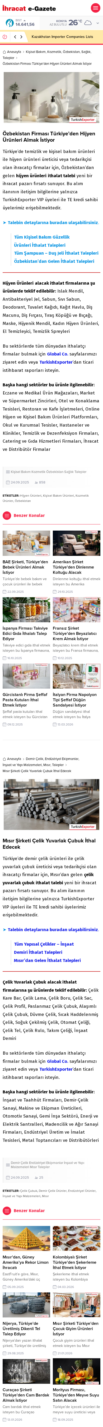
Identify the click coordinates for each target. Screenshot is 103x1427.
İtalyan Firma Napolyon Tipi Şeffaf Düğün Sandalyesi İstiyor (75, 700)
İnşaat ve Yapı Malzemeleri (22, 765)
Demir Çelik (34, 759)
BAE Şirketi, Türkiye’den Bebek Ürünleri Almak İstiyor (25, 567)
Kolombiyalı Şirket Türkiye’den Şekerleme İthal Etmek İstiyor (74, 1262)
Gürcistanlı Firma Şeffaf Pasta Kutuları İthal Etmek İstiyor (25, 700)
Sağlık (86, 52)
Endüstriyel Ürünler (82, 1191)
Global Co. (57, 354)
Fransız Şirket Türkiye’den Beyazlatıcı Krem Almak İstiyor (75, 633)
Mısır (46, 765)
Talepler (8, 58)
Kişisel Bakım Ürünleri (58, 495)
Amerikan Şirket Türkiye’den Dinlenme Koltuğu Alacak (73, 567)
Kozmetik (54, 52)
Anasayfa (14, 52)
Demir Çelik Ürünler (53, 1191)
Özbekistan (71, 52)
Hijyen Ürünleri (30, 495)
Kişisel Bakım (36, 52)
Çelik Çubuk (28, 1191)
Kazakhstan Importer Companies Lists (62, 36)
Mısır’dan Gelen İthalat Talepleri (47, 960)
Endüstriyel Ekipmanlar (61, 759)
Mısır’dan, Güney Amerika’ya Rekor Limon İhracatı (26, 1262)
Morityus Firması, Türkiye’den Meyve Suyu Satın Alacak (76, 1395)
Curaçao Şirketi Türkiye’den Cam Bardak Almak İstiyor (26, 1395)
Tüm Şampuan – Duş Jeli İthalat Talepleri (56, 253)
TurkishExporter (56, 362)
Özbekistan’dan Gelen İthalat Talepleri (54, 261)
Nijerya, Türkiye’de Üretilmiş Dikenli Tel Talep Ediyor (21, 1329)
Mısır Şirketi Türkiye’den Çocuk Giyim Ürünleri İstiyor (76, 1329)
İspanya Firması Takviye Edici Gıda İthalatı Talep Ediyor (25, 633)
